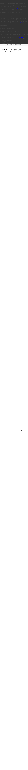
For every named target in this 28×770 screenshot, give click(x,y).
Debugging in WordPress (20, 8)
